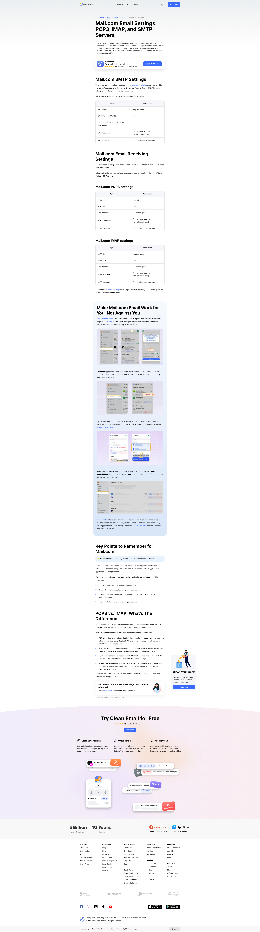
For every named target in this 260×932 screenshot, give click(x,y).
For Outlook (151, 854)
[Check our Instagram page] (88, 906)
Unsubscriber (85, 851)
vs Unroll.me (151, 863)
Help (136, 4)
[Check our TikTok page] (103, 906)
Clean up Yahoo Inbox (132, 876)
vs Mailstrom (151, 873)
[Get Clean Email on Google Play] (173, 907)
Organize (127, 861)
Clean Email (108, 322)
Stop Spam (128, 851)
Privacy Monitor (86, 861)
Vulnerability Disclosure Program (127, 929)
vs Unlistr (150, 880)
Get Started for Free (152, 64)
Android (170, 854)
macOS (170, 851)
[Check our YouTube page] (110, 906)
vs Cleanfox (151, 867)
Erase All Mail (129, 854)
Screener (83, 854)
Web (169, 857)
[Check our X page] (96, 906)
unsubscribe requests (105, 427)
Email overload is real (105, 319)
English (174, 929)
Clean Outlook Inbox (132, 880)
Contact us (171, 876)
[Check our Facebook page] (81, 906)
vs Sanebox (151, 870)
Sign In (163, 4)
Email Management (109, 861)
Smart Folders (85, 864)
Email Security (107, 867)
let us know (107, 691)
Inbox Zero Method (154, 848)
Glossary (105, 854)
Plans (129, 4)
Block (126, 864)
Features (120, 4)
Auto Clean (84, 848)
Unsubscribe (128, 848)
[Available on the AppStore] (155, 907)
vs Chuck (150, 876)
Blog (104, 848)
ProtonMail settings (112, 290)
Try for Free (174, 4)
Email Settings (107, 864)
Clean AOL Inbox (130, 883)
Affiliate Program (173, 873)
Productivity (107, 857)
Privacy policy (84, 929)
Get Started (130, 730)
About (169, 867)
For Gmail (150, 851)
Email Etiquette (108, 870)
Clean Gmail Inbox (131, 873)
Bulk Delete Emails (131, 857)
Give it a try (141, 526)
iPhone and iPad (173, 848)
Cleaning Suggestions (88, 857)
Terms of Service (97, 929)
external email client (139, 85)
